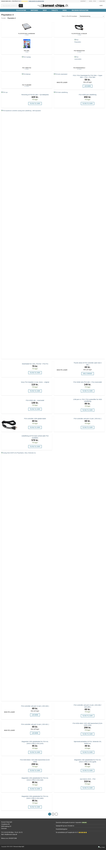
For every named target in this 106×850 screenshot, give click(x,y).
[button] (102, 5)
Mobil (65, 10)
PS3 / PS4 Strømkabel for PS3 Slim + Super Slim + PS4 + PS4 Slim (87, 76)
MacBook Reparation (80, 10)
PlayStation (21, 10)
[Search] (21, 5)
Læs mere (87, 86)
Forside (3, 18)
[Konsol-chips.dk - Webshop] (53, 5)
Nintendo (34, 10)
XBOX (45, 10)
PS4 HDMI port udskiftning (87, 94)
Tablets (54, 10)
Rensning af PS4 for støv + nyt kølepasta (35, 94)
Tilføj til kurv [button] (35, 103)
